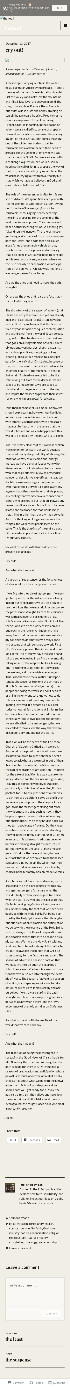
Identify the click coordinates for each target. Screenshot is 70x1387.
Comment (51, 1313)
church (49, 1223)
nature (25, 1233)
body (12, 1223)
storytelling (16, 1242)
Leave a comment (20, 1248)
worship (52, 1242)
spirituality (41, 1237)
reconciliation (39, 1233)
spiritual (27, 1237)
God (46, 1228)
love (52, 1228)
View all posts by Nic (40, 1203)
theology (31, 1242)
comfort (14, 1228)
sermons (14, 1218)
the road (13, 28)
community (28, 1228)
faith (39, 1228)
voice (42, 1242)
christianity (36, 1223)
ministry (14, 1233)
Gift (60, 7)
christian (22, 1223)
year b (25, 1218)
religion (54, 1233)
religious (15, 1237)
